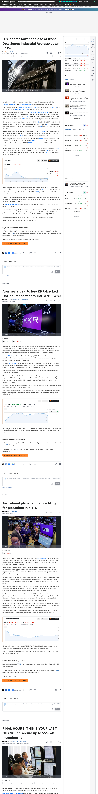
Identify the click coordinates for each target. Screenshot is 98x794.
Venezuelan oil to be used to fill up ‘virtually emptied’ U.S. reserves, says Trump (79, 98)
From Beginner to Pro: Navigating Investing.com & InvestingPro (77, 184)
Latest (5, 6)
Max (21, 168)
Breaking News (80, 6)
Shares (87, 39)
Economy (45, 6)
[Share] (47, 53)
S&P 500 (54, 107)
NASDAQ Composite (21, 109)
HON (48, 124)
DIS (38, 122)
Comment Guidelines (7, 275)
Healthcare (5, 104)
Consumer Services (25, 104)
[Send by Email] (31, 252)
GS (19, 114)
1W (8, 168)
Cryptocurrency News (71, 6)
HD (41, 126)
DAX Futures (68, 68)
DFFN (48, 188)
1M (10, 168)
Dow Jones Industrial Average (28, 107)
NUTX (44, 190)
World (56, 6)
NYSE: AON (9, 356)
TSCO (30, 143)
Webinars (68, 179)
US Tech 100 (68, 65)
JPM (23, 119)
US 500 (67, 63)
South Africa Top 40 (69, 55)
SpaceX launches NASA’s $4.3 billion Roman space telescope (78, 106)
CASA (57, 148)
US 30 (66, 60)
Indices (74, 39)
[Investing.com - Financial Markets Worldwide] (8, 1)
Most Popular (11, 6)
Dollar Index (68, 70)
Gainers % (75, 129)
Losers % (81, 129)
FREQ (46, 150)
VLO (21, 135)
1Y (16, 168)
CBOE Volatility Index (12, 204)
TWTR (43, 131)
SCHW (41, 139)
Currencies (67, 39)
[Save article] (51, 53)
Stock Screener (59, 4)
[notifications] (92, 1)
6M (13, 168)
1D (5, 168)
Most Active (68, 129)
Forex (17, 6)
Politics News (51, 6)
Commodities (22, 6)
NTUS (47, 152)
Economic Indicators (37, 6)
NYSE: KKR (12, 363)
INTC (26, 117)
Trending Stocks (70, 192)
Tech (60, 6)
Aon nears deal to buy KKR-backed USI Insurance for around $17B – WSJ (79, 83)
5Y (18, 168)
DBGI (37, 192)
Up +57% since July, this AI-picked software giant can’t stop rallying (78, 90)
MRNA (33, 141)
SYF (26, 133)
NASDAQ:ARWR (42, 558)
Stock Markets (29, 6)
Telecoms (13, 104)
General (63, 6)
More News (76, 118)
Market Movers (69, 125)
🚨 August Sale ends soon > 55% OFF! (68, 1)
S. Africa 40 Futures (69, 58)
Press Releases (88, 6)
